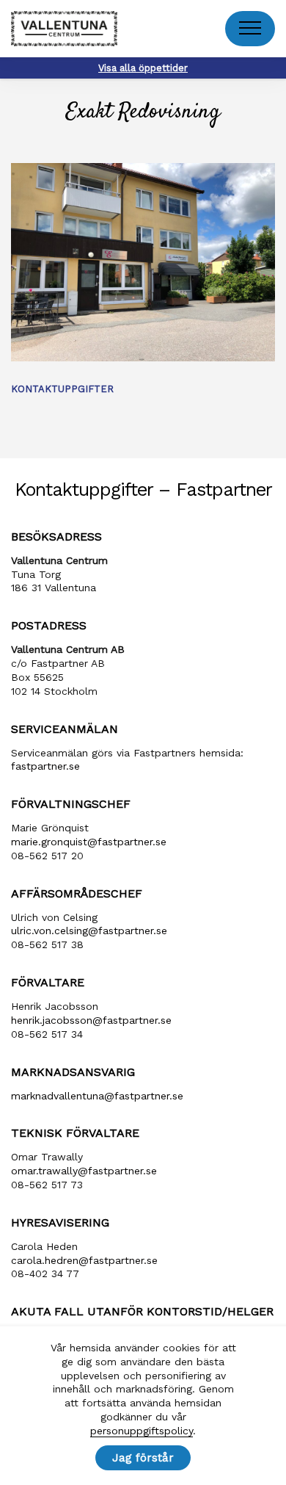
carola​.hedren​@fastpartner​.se (84, 1260)
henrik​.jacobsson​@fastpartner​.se (91, 1020)
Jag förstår (143, 1457)
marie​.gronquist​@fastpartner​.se (88, 842)
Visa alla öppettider (143, 67)
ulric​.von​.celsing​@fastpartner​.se (89, 930)
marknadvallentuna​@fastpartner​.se (97, 1096)
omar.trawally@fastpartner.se (84, 1171)
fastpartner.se (45, 766)
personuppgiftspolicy (141, 1431)
